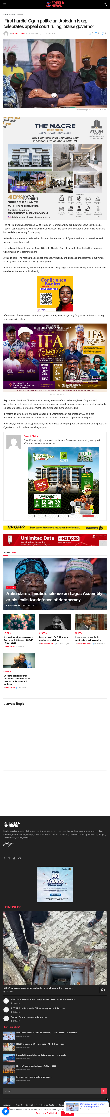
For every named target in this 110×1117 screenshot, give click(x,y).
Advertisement (84, 1105)
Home (5, 14)
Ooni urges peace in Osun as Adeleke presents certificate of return (46, 1033)
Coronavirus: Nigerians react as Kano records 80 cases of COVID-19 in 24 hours (18, 640)
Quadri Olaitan (18, 33)
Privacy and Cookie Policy (47, 1113)
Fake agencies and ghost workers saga (34, 1077)
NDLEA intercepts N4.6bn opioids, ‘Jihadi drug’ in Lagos (41, 1044)
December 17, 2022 (37, 33)
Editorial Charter (47, 1105)
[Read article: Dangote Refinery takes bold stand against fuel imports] (9, 1058)
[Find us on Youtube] (19, 858)
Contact (18, 1105)
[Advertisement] (55, 790)
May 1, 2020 (21, 646)
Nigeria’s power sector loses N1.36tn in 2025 (36, 1066)
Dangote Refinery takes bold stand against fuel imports (41, 1055)
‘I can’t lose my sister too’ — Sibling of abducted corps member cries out (43, 999)
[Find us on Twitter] (9, 858)
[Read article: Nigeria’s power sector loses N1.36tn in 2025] (9, 1069)
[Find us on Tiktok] (14, 858)
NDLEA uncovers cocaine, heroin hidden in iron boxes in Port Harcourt (37, 988)
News (12, 14)
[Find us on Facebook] (4, 858)
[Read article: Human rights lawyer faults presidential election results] (91, 622)
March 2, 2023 (99, 644)
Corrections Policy (66, 1105)
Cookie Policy (31, 1105)
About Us (7, 1105)
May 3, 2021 (21, 688)
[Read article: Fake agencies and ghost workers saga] (9, 1080)
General (20, 14)
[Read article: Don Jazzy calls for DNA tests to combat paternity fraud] (55, 622)
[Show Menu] (4, 4)
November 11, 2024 (63, 644)
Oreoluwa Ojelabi (84, 644)
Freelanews (10, 646)
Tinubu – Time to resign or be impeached (29, 1017)
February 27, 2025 (30, 605)
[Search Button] (105, 4)
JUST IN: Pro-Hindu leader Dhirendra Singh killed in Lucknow (38, 1008)
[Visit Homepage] (55, 4)
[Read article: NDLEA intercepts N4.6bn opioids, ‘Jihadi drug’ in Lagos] (9, 1047)
